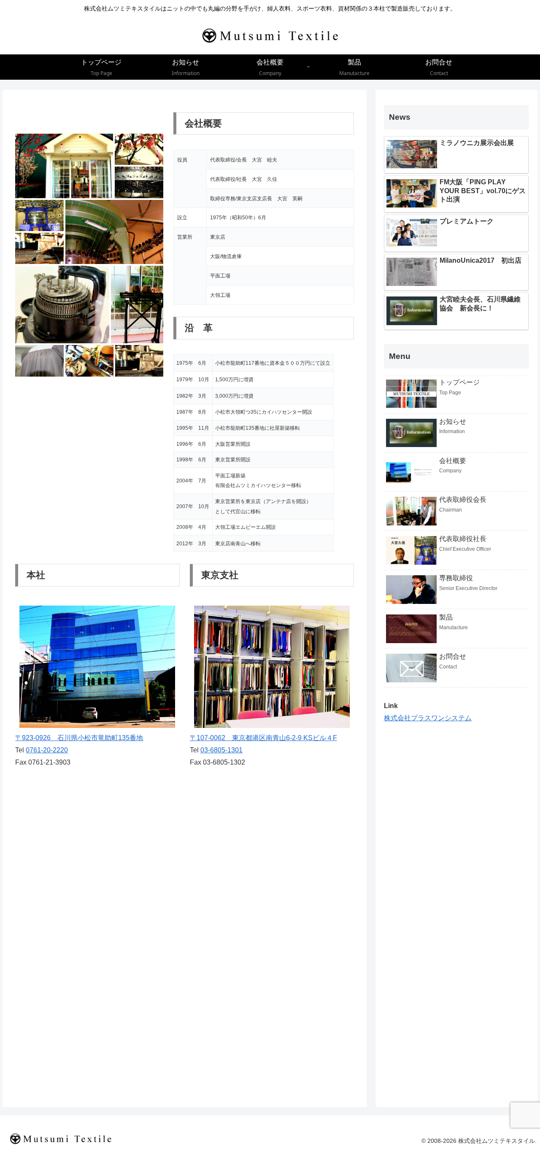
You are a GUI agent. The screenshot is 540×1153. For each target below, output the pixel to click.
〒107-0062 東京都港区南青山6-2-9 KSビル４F (263, 737)
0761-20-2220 (47, 750)
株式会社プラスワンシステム (428, 718)
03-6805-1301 (221, 750)
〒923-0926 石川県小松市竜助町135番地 (79, 737)
